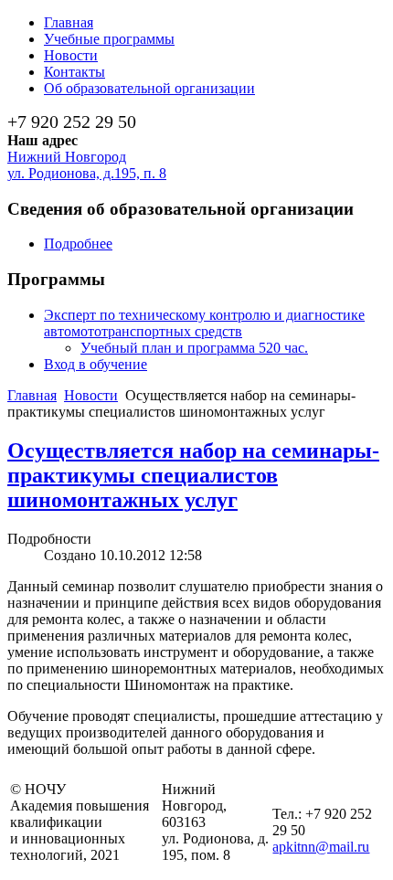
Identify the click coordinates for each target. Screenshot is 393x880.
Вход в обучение (95, 364)
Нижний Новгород (66, 156)
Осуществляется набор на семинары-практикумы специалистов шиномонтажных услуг (193, 475)
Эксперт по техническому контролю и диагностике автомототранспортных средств (204, 323)
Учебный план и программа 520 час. (194, 347)
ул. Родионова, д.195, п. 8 (86, 173)
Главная (32, 395)
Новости (91, 395)
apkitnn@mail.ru (320, 846)
